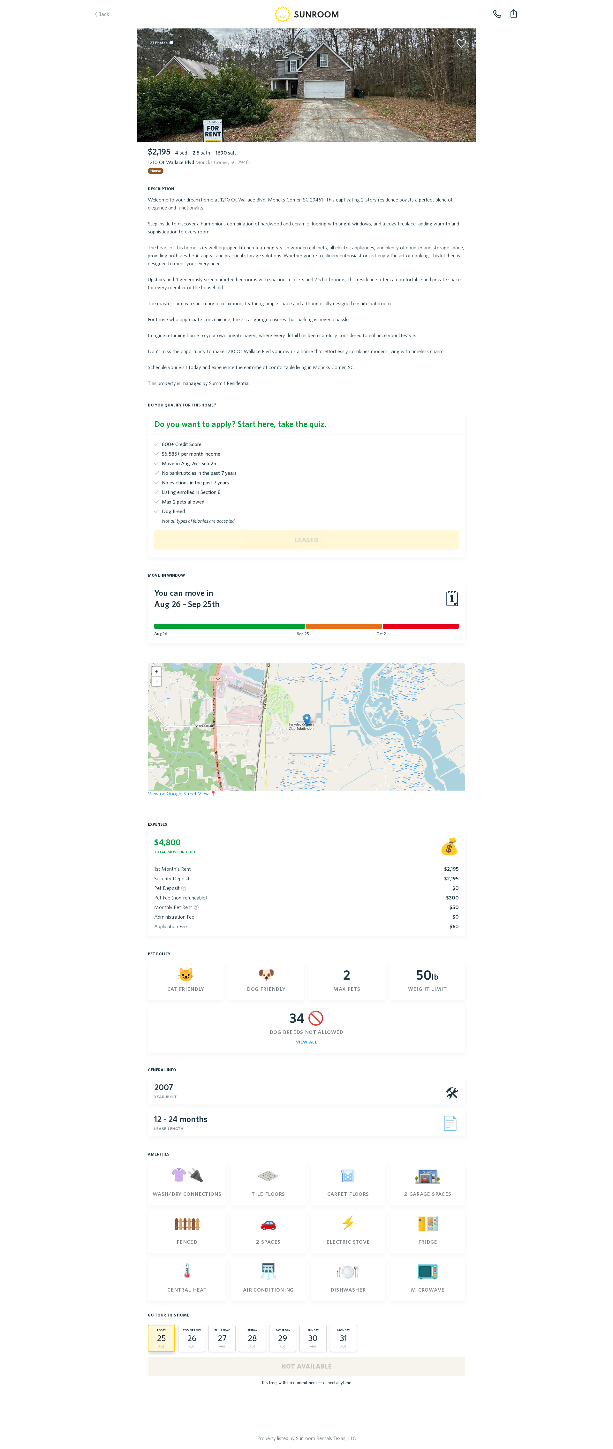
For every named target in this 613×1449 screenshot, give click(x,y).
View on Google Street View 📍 (182, 793)
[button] (307, 720)
